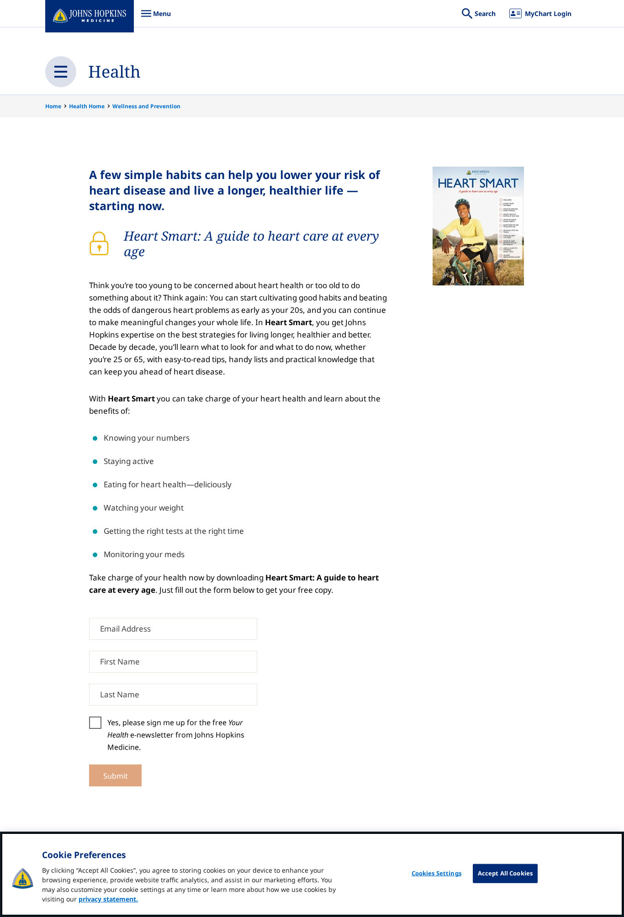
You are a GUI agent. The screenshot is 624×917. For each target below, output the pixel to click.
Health (114, 71)
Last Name (119, 695)
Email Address (125, 629)
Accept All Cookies (505, 873)
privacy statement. (108, 899)
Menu (156, 18)
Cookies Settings (436, 873)
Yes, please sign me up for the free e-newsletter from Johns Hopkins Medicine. (175, 734)
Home (53, 106)
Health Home (87, 106)
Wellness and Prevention (146, 106)
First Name (120, 662)
